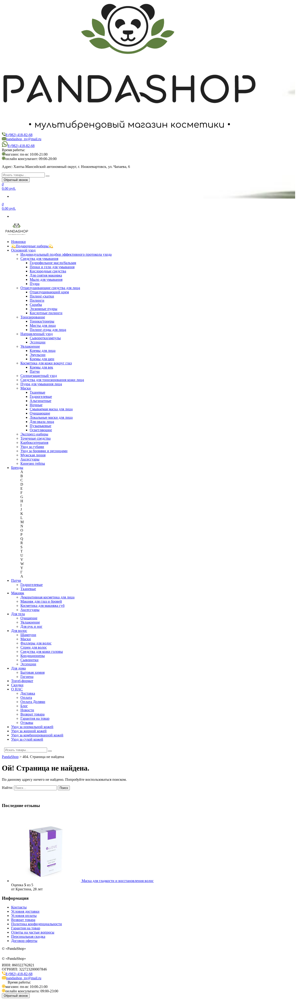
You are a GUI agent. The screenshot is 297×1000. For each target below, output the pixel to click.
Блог (24, 706)
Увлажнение (30, 346)
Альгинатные (40, 401)
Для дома (18, 668)
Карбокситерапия (34, 442)
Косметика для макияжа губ (42, 606)
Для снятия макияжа (46, 275)
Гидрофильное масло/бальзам (53, 263)
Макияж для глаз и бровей (41, 601)
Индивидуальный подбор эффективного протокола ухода (66, 254)
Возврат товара (32, 714)
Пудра (34, 284)
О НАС (17, 689)
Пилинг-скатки (42, 296)
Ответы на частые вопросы (32, 932)
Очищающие (40, 413)
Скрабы (36, 305)
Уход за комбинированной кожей (37, 735)
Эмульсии (37, 355)
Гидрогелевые (41, 397)
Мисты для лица (43, 325)
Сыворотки (29, 660)
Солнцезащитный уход (38, 376)
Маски (25, 388)
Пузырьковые (40, 426)
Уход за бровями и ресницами (44, 451)
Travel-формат (22, 681)
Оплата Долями (32, 702)
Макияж (17, 593)
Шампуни (28, 635)
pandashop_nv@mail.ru (23, 139)
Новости (27, 710)
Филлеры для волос (36, 643)
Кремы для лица (42, 351)
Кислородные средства (48, 271)
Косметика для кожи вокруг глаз (46, 363)
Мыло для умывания (46, 279)
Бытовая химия (32, 672)
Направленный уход (36, 334)
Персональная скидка (28, 936)
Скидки (17, 685)
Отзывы (26, 723)
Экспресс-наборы (34, 434)
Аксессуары (29, 459)
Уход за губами (32, 447)
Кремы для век (41, 367)
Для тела (18, 614)
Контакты (19, 907)
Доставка (27, 693)
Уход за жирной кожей (29, 731)
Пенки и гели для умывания (52, 267)
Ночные (36, 405)
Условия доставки (25, 911)
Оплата (26, 697)
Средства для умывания (39, 259)
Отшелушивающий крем (49, 292)
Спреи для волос (33, 647)
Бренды (17, 468)
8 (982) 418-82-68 (19, 135)
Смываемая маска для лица (51, 409)
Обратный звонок (16, 180)
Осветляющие (41, 430)
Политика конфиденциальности (36, 924)
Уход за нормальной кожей (32, 727)
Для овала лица (42, 422)
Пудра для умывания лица (41, 384)
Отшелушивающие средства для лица (50, 288)
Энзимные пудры (43, 309)
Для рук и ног (31, 626)
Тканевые (37, 392)
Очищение (28, 618)
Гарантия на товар (34, 718)
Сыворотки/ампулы (45, 338)
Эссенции (37, 342)
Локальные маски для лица (51, 417)
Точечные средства (35, 438)
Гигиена (26, 677)
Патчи (35, 371)
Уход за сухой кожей (27, 739)
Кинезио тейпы (32, 463)
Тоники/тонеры (42, 321)
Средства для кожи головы (41, 652)
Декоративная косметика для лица (47, 597)
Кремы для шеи (42, 359)
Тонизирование (32, 317)
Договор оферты (24, 941)
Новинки (18, 242)
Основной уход (23, 250)
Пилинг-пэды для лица (48, 330)
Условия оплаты (24, 916)
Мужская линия (32, 455)
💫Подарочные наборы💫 (32, 246)
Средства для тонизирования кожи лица (52, 380)
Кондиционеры (32, 656)
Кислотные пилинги (46, 313)
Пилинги (37, 300)
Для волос (19, 631)
